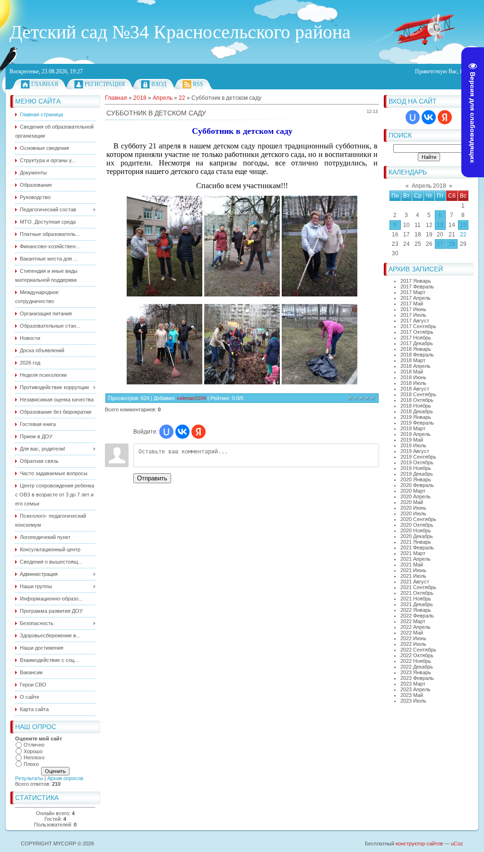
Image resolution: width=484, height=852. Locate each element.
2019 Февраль (417, 423)
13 (440, 225)
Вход (158, 84)
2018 (140, 98)
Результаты (29, 778)
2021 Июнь (413, 570)
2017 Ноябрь (415, 337)
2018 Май (411, 371)
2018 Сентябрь (418, 394)
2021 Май (411, 564)
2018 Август (414, 388)
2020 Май (411, 502)
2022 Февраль (417, 615)
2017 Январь (415, 281)
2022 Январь (415, 610)
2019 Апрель (415, 434)
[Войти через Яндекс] (445, 117)
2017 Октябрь (416, 332)
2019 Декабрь (416, 474)
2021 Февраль (417, 547)
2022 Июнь (413, 638)
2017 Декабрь (416, 343)
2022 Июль (413, 644)
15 (463, 225)
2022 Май (411, 632)
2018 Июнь (413, 377)
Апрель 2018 (429, 186)
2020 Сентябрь (418, 519)
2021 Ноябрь (415, 598)
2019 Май (411, 440)
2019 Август (414, 451)
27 (440, 244)
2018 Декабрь (416, 411)
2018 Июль (413, 383)
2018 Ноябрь (415, 406)
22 (463, 234)
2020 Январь (415, 479)
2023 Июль (413, 701)
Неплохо (34, 757)
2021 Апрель (415, 559)
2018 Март (412, 360)
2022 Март (412, 621)
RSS (198, 84)
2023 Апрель (415, 689)
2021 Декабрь (416, 604)
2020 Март (412, 491)
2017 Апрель (415, 298)
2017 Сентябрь (418, 326)
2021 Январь (415, 542)
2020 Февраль (417, 485)
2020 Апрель (415, 496)
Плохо (31, 764)
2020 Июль (413, 513)
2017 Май (411, 303)
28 (452, 244)
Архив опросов (65, 778)
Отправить (152, 478)
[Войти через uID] (413, 117)
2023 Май (411, 695)
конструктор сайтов (419, 843)
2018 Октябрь (416, 400)
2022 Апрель (415, 627)
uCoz (457, 843)
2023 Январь (415, 672)
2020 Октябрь (416, 525)
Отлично (34, 745)
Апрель (163, 98)
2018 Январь (415, 349)
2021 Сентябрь (418, 587)
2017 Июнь (413, 309)
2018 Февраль (417, 354)
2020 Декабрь (416, 536)
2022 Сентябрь (418, 649)
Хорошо (33, 751)
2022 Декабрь (416, 666)
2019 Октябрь (416, 462)
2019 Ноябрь (415, 468)
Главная (44, 84)
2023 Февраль (417, 678)
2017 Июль (413, 315)
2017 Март (412, 292)
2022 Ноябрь (415, 661)
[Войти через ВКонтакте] (429, 117)
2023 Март (412, 684)
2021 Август (414, 581)
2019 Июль (413, 445)
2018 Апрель (415, 366)
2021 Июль (413, 576)
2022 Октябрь (416, 655)
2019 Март (412, 428)
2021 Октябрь (416, 593)
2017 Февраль (417, 286)
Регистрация (105, 84)
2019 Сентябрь (418, 457)
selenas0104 (191, 398)
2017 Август (414, 320)
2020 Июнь (413, 508)
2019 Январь (415, 417)
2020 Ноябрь (415, 530)
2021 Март (412, 553)
